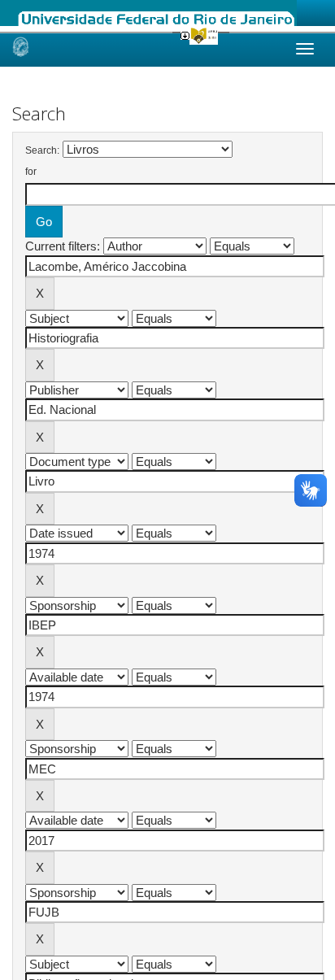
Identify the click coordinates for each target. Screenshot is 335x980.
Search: (42, 150)
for (31, 171)
